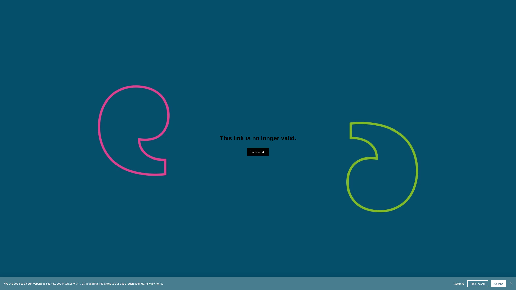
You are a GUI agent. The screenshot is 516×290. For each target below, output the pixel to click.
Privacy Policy (154, 283)
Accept (498, 283)
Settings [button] (459, 283)
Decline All (478, 283)
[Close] (511, 283)
